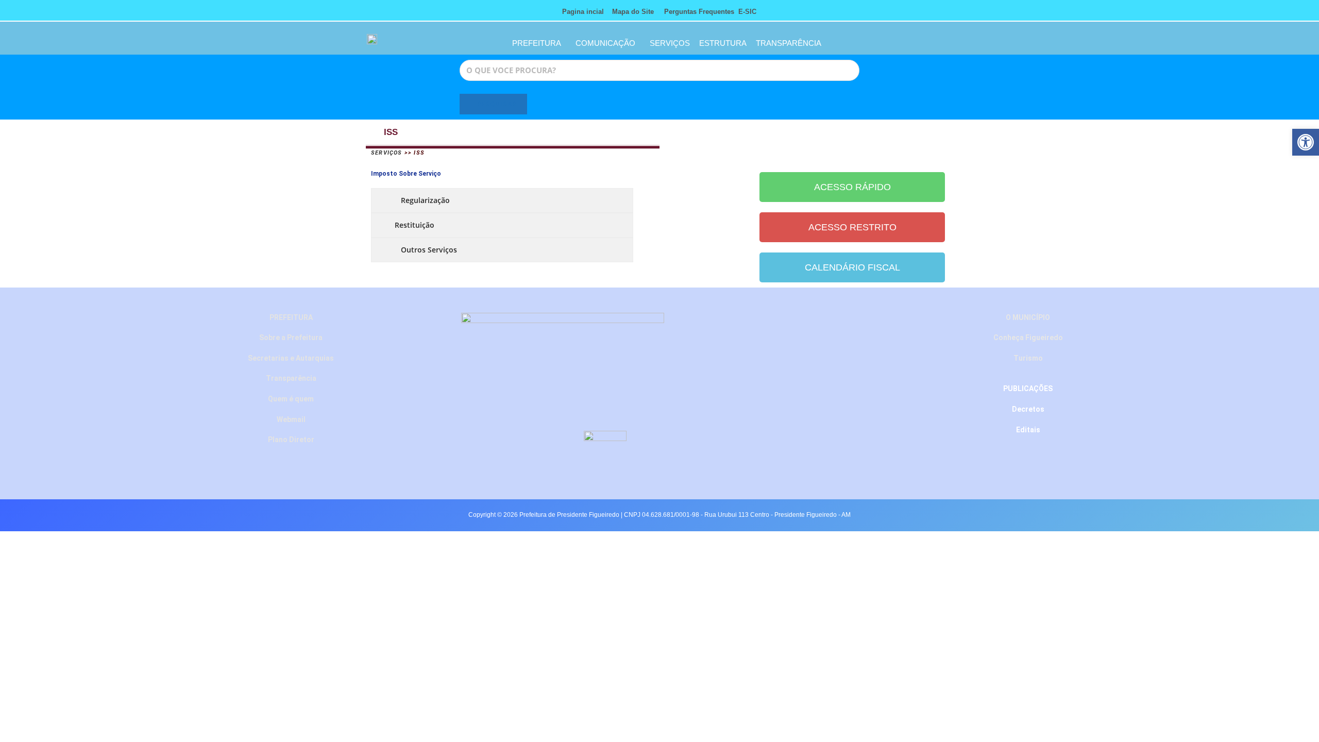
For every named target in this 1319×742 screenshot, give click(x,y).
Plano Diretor (291, 439)
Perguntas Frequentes (696, 11)
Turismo (1028, 358)
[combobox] (659, 70)
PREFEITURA (536, 43)
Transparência (291, 378)
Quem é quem (291, 399)
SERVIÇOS (670, 43)
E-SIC (747, 11)
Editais (1028, 430)
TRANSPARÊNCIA (788, 43)
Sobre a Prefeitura (291, 337)
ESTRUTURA (723, 43)
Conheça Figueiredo (1028, 337)
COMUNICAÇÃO (605, 43)
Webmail (291, 419)
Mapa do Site (633, 11)
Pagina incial (583, 11)
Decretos (1028, 409)
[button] (1305, 142)
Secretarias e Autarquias (291, 358)
